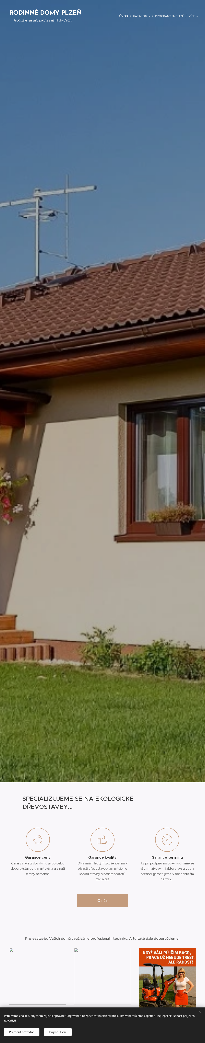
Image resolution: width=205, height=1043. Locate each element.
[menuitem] (124, 16)
